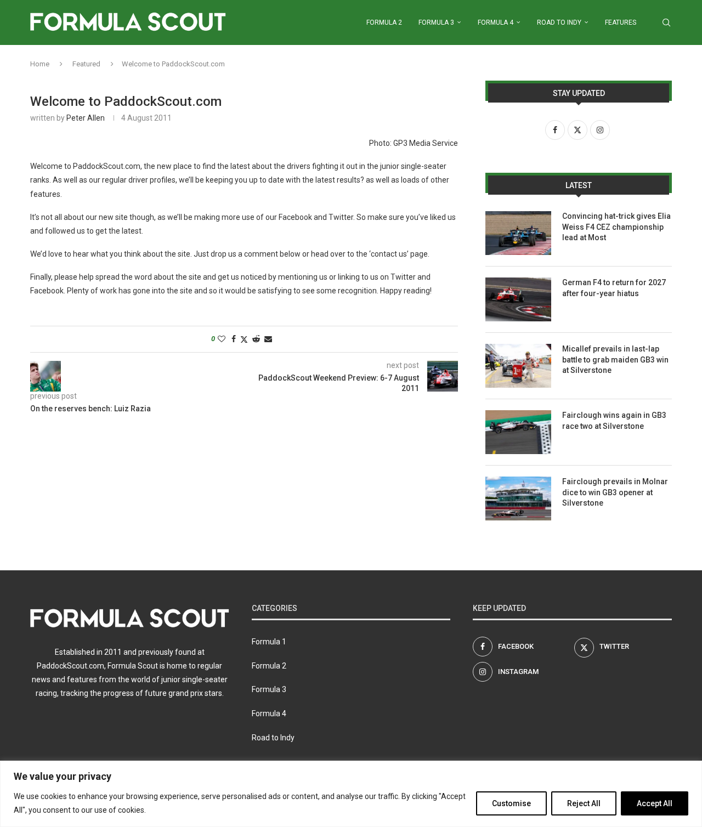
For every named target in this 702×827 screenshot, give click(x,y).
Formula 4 (495, 22)
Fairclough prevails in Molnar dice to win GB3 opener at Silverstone (615, 492)
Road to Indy (559, 22)
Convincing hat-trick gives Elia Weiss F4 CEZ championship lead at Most (616, 227)
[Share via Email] (268, 339)
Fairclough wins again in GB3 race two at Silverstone (614, 421)
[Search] (666, 22)
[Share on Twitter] (244, 339)
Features (620, 22)
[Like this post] (221, 339)
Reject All (584, 803)
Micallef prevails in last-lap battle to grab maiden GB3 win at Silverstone (615, 359)
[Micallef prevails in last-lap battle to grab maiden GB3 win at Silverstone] (518, 366)
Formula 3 (436, 22)
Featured (86, 64)
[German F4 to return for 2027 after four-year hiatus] (518, 299)
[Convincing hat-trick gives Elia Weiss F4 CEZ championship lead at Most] (518, 233)
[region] (351, 794)
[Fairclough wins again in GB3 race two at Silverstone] (518, 432)
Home (39, 64)
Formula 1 (269, 641)
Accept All (654, 803)
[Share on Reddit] (256, 339)
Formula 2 (384, 22)
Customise (511, 803)
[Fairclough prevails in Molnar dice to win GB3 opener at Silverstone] (518, 498)
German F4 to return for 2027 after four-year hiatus (614, 288)
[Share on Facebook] (233, 339)
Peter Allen (85, 118)
